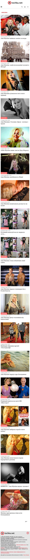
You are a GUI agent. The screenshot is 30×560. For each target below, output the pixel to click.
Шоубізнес (4, 34)
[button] (24, 7)
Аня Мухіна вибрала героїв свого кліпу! (13, 430)
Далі (26, 521)
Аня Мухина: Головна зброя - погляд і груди (14, 123)
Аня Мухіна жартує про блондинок (13, 374)
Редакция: (3, 547)
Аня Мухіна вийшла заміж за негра (13, 38)
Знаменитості (4, 228)
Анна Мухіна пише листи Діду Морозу (15, 150)
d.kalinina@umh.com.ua (23, 547)
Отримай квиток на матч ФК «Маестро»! (11, 402)
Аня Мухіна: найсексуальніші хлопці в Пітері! (15, 66)
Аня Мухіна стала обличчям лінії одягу (13, 261)
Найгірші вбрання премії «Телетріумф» (10, 347)
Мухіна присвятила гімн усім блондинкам (11, 514)
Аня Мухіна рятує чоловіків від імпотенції (12, 318)
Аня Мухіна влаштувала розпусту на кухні (14, 204)
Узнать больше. (26, 555)
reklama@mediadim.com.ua (21, 544)
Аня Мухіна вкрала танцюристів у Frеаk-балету (13, 290)
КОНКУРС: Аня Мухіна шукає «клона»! (15, 486)
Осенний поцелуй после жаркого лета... (13, 233)
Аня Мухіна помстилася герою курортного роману (12, 459)
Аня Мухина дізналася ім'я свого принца (13, 94)
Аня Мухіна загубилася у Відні (12, 177)
